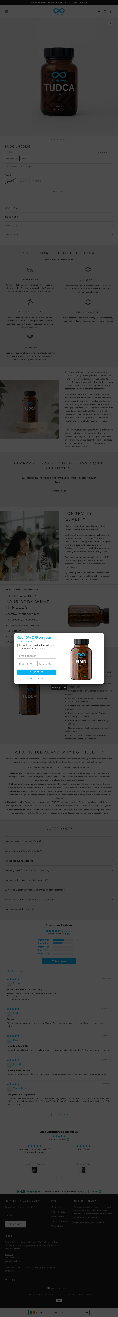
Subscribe (36, 672)
